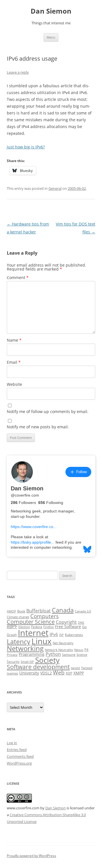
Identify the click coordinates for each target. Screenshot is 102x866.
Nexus (78, 650)
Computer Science (31, 621)
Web (59, 672)
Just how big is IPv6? (26, 147)
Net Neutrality (63, 643)
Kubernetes (74, 634)
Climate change (18, 617)
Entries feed (17, 749)
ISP (61, 635)
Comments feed (20, 756)
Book (21, 611)
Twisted (86, 668)
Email (14, 362)
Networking (25, 648)
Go (84, 626)
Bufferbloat (38, 611)
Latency (18, 641)
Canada (63, 610)
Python (53, 654)
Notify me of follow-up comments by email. (47, 411)
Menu (51, 37)
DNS (81, 623)
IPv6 (54, 634)
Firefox (48, 627)
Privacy (12, 655)
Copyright (66, 622)
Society (47, 660)
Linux (41, 641)
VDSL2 (46, 673)
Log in (12, 742)
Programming (31, 654)
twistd (75, 668)
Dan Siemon (51, 11)
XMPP (78, 673)
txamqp (12, 673)
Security (13, 661)
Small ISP (27, 662)
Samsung (68, 655)
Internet (33, 633)
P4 (86, 649)
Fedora (36, 626)
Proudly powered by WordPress (31, 855)
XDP (69, 673)
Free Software (68, 626)
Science (81, 655)
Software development (38, 667)
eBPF (12, 626)
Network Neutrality (59, 650)
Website (14, 384)
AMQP (11, 611)
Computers (44, 616)
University (29, 673)
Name (14, 340)
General (54, 188)
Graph (12, 634)
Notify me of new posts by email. (38, 426)
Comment (18, 277)
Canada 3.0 (83, 611)
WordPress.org (19, 763)
